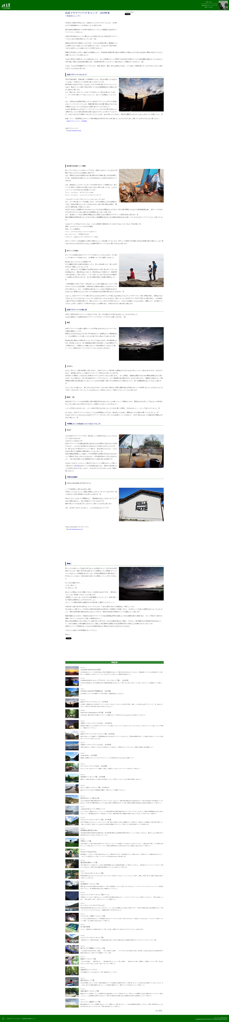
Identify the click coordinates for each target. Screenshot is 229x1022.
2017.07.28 (83, 849)
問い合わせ (224, 1017)
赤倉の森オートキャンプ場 (90, 991)
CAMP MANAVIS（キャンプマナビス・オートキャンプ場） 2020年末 (104, 680)
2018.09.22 (83, 753)
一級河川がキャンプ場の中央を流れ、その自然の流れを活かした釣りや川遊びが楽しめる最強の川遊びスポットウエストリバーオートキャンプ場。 (119, 940)
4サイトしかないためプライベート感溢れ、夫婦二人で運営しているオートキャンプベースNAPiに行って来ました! (110, 768)
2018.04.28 (83, 785)
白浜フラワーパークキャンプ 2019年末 (94, 702)
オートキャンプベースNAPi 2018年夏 (94, 766)
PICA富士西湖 (85, 927)
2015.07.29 (83, 946)
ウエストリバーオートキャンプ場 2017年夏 (96, 819)
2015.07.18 (83, 956)
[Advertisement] (141, 34)
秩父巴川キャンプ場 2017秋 (90, 798)
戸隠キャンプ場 (86, 841)
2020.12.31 (83, 678)
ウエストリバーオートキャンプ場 (92, 937)
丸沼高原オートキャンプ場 (90, 884)
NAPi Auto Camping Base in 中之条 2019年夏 (96, 712)
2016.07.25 (83, 903)
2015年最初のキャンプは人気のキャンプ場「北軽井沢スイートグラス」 (99, 972)
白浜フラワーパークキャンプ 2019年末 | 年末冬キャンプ (21, 1018)
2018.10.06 (83, 742)
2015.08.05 (83, 935)
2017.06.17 (83, 871)
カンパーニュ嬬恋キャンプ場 (90, 1002)
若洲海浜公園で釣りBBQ (89, 830)
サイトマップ (217, 1017)
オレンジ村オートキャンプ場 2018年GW (95, 787)
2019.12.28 (83, 699)
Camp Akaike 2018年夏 (89, 755)
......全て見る (158, 1010)
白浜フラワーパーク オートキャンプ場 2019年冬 (97, 734)
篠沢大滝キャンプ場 (87, 980)
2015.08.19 (83, 924)
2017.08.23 (83, 817)
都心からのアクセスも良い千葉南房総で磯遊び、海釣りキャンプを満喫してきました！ (103, 790)
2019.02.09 (83, 731)
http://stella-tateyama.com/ (76, 529)
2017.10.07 (83, 806)
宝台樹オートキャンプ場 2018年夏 (93, 777)
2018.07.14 (83, 774)
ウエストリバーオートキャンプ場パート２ (95, 894)
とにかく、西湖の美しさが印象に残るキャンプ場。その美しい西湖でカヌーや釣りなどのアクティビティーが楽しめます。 (112, 929)
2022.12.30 (83, 667)
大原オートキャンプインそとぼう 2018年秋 (96, 744)
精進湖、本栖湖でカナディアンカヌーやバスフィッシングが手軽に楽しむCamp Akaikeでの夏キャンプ (107, 758)
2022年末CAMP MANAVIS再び (91, 670)
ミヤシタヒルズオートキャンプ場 (92, 873)
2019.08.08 (83, 710)
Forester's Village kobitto (88, 852)
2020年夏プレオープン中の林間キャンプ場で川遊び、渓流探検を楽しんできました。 (103, 693)
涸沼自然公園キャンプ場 (89, 862)
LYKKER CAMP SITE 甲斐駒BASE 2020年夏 (96, 691)
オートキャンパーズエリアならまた (93, 905)
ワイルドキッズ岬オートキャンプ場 (93, 916)
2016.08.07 (83, 892)
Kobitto (77, 465)
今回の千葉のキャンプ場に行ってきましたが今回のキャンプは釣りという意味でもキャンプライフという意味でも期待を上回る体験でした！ (117, 747)
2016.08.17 (83, 881)
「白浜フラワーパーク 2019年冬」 (76, 121)
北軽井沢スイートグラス (89, 969)
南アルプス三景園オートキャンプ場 (93, 948)
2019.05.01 (83, 721)
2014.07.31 (83, 999)
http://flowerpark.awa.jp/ (75, 130)
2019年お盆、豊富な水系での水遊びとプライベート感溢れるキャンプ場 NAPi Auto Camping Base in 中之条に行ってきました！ (113, 715)
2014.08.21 (83, 978)
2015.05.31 (83, 967)
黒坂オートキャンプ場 (88, 959)
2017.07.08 (83, 860)
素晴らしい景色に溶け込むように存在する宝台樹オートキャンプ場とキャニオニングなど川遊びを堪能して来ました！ (111, 779)
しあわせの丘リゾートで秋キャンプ (93, 809)
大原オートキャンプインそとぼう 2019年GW (96, 723)
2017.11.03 (83, 796)
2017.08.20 (83, 828)
